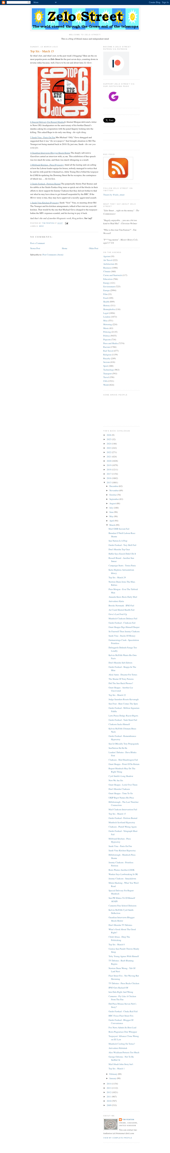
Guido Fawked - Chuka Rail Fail (123, 1011)
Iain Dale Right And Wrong (121, 991)
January (113, 1078)
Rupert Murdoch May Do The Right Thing (122, 770)
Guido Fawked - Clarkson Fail (122, 622)
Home (64, 248)
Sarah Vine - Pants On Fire (120, 846)
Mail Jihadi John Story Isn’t (121, 1064)
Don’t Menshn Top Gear (119, 549)
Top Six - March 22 (117, 694)
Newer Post (35, 248)
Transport (107, 373)
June (111, 511)
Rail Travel (108, 350)
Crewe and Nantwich (112, 275)
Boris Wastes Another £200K (121, 869)
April (112, 520)
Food (105, 297)
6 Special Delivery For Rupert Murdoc (47, 121)
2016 (109, 478)
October (113, 494)
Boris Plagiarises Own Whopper (123, 1031)
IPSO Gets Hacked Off (118, 987)
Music (106, 328)
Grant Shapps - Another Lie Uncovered (121, 689)
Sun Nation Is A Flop (118, 540)
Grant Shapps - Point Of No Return (124, 764)
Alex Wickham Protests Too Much (124, 1052)
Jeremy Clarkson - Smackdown (122, 878)
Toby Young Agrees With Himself (124, 956)
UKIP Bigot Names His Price (121, 797)
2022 (109, 452)
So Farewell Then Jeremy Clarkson (124, 631)
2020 (109, 460)
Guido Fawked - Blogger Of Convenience (121, 1021)
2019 (109, 465)
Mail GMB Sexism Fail (119, 528)
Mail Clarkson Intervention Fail (123, 809)
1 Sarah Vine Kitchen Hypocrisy (44, 202)
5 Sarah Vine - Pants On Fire (42, 137)
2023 (109, 447)
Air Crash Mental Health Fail (121, 609)
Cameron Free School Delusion (122, 905)
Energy (106, 282)
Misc (41, 226)
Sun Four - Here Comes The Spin (123, 703)
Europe (106, 290)
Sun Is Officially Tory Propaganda (124, 743)
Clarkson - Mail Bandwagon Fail (123, 759)
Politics (106, 335)
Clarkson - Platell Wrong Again (123, 826)
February (113, 1073)
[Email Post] (66, 223)
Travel (106, 377)
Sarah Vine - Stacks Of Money (122, 635)
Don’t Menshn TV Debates (120, 924)
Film (105, 294)
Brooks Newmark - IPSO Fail (121, 605)
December (114, 486)
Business (107, 267)
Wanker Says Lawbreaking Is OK (123, 874)
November (114, 490)
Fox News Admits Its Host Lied (122, 1027)
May (111, 516)
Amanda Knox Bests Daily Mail (123, 596)
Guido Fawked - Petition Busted (123, 818)
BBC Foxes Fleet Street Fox (121, 1015)
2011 (109, 1096)
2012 (109, 1092)
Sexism (106, 362)
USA (105, 380)
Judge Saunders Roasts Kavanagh (124, 699)
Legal (105, 313)
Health (106, 301)
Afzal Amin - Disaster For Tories (123, 674)
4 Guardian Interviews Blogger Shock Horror (50, 152)
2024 (109, 443)
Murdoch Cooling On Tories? (122, 1043)
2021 (109, 456)
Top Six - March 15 (117, 813)
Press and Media (110, 343)
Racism (106, 346)
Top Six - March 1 (117, 1068)
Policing (107, 331)
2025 (109, 439)
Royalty (106, 358)
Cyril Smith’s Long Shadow (121, 776)
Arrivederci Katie (116, 601)
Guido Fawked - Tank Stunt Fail (123, 719)
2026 (109, 434)
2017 (109, 473)
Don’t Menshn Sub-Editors (120, 662)
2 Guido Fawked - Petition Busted (45, 183)
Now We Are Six (116, 780)
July (111, 507)
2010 (109, 1100)
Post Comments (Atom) (52, 254)
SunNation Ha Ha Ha (118, 747)
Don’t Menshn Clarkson (119, 788)
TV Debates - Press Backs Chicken (124, 983)
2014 (109, 1083)
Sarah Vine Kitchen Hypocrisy (122, 850)
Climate (106, 271)
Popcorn (107, 339)
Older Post (93, 248)
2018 (109, 469)
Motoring (107, 324)
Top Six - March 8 (117, 944)
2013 (109, 1087)
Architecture (108, 263)
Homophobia (109, 309)
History (106, 305)
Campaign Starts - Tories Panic (122, 565)
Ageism (106, 256)
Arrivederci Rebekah (118, 1048)
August (112, 503)
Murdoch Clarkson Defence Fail (123, 618)
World (106, 384)
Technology (108, 369)
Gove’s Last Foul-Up (118, 614)
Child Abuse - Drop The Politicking (119, 938)
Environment (109, 286)
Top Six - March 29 (117, 577)
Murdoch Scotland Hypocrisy (122, 822)
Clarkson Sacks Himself (119, 724)
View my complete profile (117, 1138)
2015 (109, 482)
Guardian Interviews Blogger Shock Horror (121, 919)
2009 (109, 1105)
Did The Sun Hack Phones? (121, 683)
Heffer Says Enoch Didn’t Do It (122, 553)
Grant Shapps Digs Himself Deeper (124, 627)
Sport (105, 365)
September (114, 499)
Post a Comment (37, 243)
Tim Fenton (128, 1119)
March (112, 524)
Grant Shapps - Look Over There (123, 784)
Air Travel (107, 260)
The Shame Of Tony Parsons (121, 678)
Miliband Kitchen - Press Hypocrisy (120, 840)
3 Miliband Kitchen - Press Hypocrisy (47, 164)
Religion (107, 354)
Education (108, 278)
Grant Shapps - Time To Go (121, 793)
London (106, 316)
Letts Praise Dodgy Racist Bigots (123, 715)
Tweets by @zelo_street (114, 194)
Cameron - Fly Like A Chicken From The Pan (122, 998)
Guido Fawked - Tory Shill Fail (122, 545)
